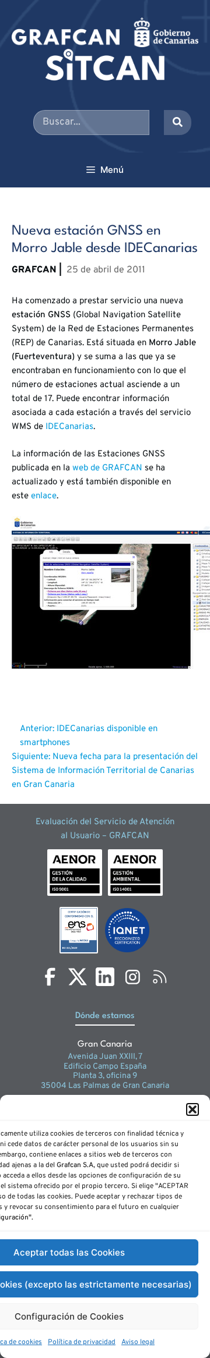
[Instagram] (132, 976)
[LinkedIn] (105, 976)
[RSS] (159, 976)
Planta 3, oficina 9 (105, 1076)
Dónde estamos (105, 1016)
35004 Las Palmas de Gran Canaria (105, 1086)
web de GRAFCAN (107, 468)
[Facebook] (50, 976)
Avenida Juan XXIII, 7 (105, 1057)
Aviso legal (138, 1342)
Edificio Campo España (105, 1067)
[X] (77, 976)
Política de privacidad (82, 1342)
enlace (44, 496)
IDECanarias (69, 426)
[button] (192, 1109)
